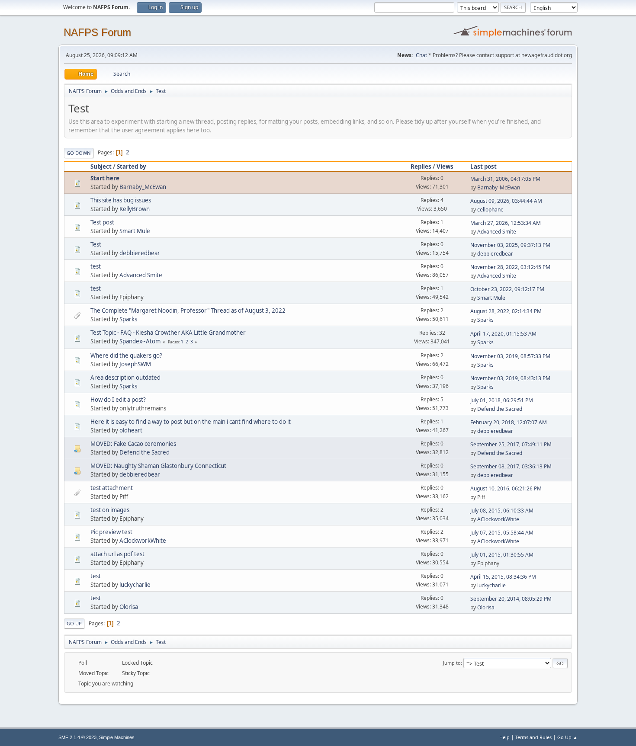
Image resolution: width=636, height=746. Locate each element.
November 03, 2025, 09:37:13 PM (510, 245)
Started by (131, 166)
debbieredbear (139, 253)
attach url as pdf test (117, 554)
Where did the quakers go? (126, 355)
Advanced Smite (496, 231)
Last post (483, 166)
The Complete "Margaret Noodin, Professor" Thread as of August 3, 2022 (188, 310)
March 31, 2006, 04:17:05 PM (505, 178)
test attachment (111, 488)
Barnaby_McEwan (142, 187)
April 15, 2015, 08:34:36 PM (503, 576)
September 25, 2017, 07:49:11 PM (511, 444)
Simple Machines (117, 737)
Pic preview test (111, 532)
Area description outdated (125, 377)
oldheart (130, 430)
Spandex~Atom (140, 341)
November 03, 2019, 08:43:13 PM (510, 378)
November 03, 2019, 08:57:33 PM (510, 356)
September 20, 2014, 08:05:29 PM (511, 598)
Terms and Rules (533, 737)
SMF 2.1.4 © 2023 (77, 737)
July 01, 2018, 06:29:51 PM (501, 400)
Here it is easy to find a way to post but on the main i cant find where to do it (190, 422)
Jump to (452, 663)
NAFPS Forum (97, 32)
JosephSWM (135, 364)
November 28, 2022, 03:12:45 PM (510, 267)
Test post (102, 222)
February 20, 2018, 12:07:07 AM (508, 422)
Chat (421, 55)
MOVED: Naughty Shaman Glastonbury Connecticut (158, 466)
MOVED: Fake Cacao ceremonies (133, 444)
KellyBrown (134, 209)
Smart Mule (134, 231)
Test (95, 244)
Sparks (128, 319)
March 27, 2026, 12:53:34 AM (505, 223)
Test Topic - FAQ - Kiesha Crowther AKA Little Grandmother (168, 332)
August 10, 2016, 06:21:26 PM (506, 488)
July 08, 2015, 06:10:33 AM (501, 510)
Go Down (79, 153)
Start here (104, 178)
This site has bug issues (120, 200)
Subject (101, 166)
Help (504, 737)
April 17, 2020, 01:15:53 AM (503, 333)
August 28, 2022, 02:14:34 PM (506, 311)
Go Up (74, 623)
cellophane (490, 209)
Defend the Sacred (499, 409)
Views (445, 166)
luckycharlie (135, 585)
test (95, 266)
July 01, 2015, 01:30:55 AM (501, 554)
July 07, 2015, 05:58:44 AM (501, 532)
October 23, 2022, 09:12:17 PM (507, 289)
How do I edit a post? (118, 399)
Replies (421, 166)
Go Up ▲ (567, 737)
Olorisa (128, 607)
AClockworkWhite (498, 519)
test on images (109, 510)
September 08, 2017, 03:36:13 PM (511, 466)
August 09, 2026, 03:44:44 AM (506, 201)
